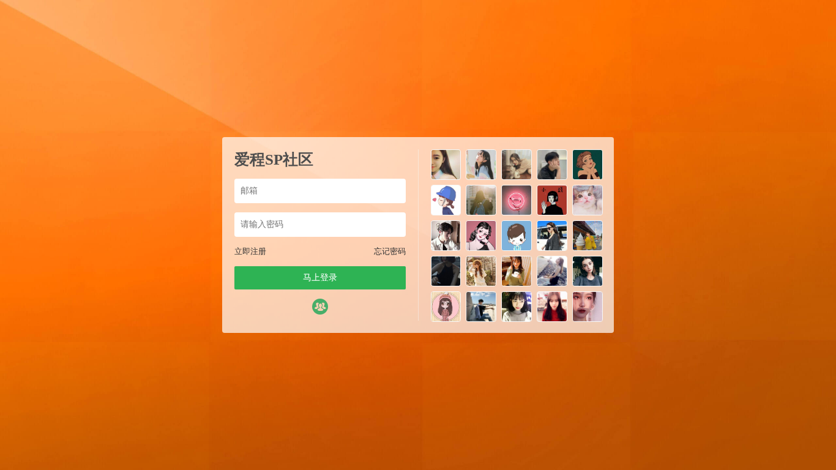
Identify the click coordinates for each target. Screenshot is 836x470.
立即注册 (250, 251)
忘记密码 (390, 251)
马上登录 (320, 277)
